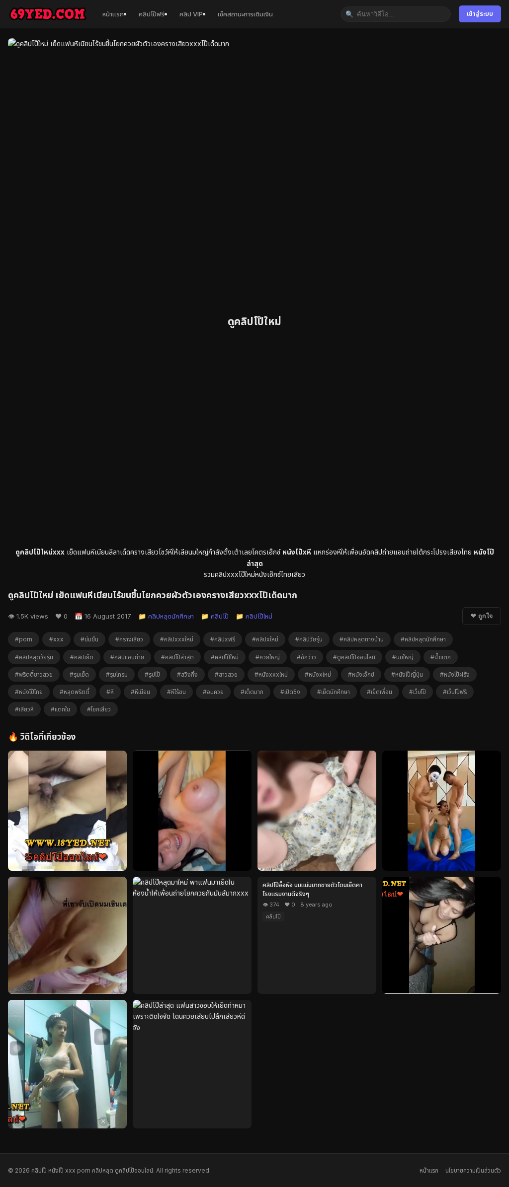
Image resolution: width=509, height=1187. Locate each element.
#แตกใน (60, 709)
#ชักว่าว (306, 657)
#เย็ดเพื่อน (379, 692)
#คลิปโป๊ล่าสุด (177, 657)
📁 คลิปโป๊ (215, 616)
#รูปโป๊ (152, 674)
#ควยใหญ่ (267, 657)
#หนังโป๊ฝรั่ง (455, 674)
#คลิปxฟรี (222, 639)
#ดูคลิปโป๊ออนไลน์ (354, 657)
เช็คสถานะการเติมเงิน (245, 14)
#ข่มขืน (89, 639)
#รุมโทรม (117, 674)
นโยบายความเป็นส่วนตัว (473, 1170)
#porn (23, 639)
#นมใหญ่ (403, 657)
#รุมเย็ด (79, 674)
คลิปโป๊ (273, 916)
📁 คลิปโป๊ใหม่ (254, 616)
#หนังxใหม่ (318, 674)
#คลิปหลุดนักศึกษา (423, 639)
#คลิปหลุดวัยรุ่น (34, 657)
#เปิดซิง (290, 692)
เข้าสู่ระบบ (480, 13)
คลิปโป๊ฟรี (152, 14)
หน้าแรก (113, 14)
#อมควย (213, 692)
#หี (110, 692)
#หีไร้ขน (176, 692)
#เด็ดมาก (252, 692)
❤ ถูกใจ (482, 616)
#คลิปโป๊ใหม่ (225, 657)
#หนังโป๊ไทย (29, 692)
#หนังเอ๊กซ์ (361, 674)
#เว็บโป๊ (417, 692)
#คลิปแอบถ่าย (127, 657)
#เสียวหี (24, 709)
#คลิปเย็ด (81, 657)
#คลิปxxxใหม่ (176, 639)
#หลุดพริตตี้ (74, 692)
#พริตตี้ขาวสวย (34, 674)
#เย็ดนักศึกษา (333, 692)
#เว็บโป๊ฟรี (455, 692)
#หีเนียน (140, 692)
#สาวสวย (226, 674)
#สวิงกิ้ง (187, 674)
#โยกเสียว (99, 709)
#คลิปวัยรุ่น (309, 639)
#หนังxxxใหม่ (271, 674)
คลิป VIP (191, 14)
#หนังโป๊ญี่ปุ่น (407, 674)
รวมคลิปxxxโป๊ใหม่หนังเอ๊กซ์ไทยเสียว (254, 574)
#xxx (56, 639)
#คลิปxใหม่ (265, 639)
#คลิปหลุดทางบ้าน (361, 639)
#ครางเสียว (129, 639)
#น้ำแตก (440, 657)
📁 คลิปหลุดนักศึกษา (166, 616)
